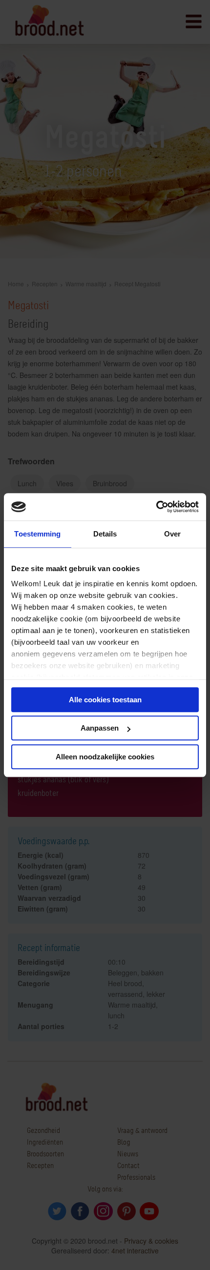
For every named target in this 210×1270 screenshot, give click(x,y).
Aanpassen (100, 728)
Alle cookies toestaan (105, 699)
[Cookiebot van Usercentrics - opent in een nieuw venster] (156, 506)
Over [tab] (172, 534)
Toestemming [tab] (37, 534)
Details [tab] (105, 534)
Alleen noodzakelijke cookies (105, 757)
